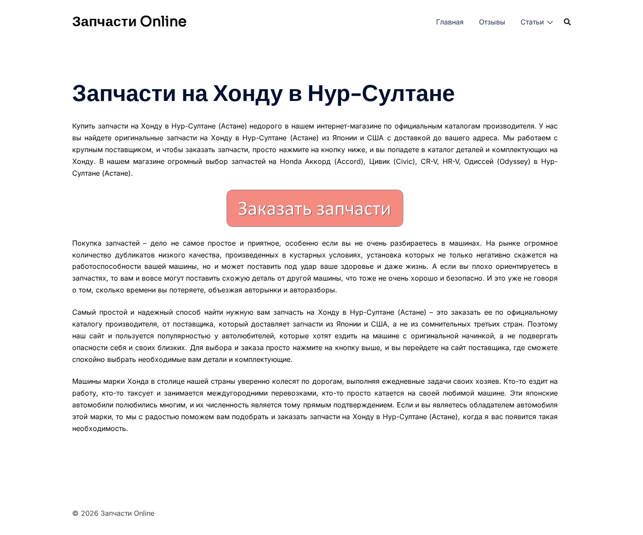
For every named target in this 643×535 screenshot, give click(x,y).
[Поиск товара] (567, 21)
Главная (450, 21)
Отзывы (492, 21)
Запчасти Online (129, 21)
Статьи (532, 21)
